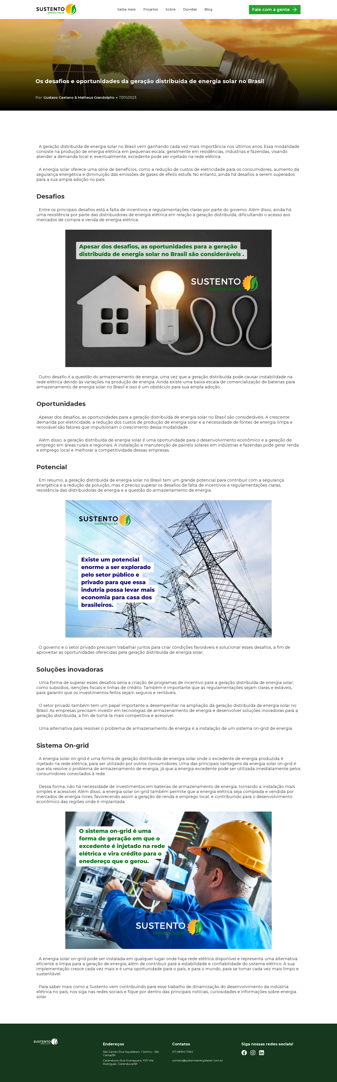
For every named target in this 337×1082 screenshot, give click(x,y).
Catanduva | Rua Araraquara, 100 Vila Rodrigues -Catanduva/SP (128, 1062)
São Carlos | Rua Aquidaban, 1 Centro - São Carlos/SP (131, 1053)
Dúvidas (190, 9)
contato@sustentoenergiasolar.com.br (197, 1060)
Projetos (150, 9)
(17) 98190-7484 (182, 1051)
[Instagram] (253, 1053)
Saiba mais (126, 9)
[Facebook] (244, 1053)
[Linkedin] (261, 1053)
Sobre (171, 9)
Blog (208, 9)
